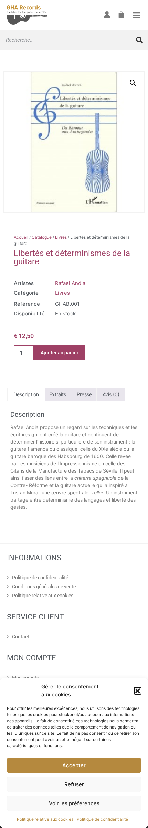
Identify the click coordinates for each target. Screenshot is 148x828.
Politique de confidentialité (102, 819)
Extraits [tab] (57, 394)
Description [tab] (26, 394)
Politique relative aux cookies (45, 819)
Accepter (74, 765)
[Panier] (121, 14)
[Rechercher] (139, 40)
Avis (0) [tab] (111, 394)
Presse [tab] (84, 394)
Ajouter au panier (59, 352)
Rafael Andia (70, 283)
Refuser (74, 784)
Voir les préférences (74, 803)
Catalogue (42, 237)
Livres (61, 237)
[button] (137, 690)
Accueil (21, 237)
